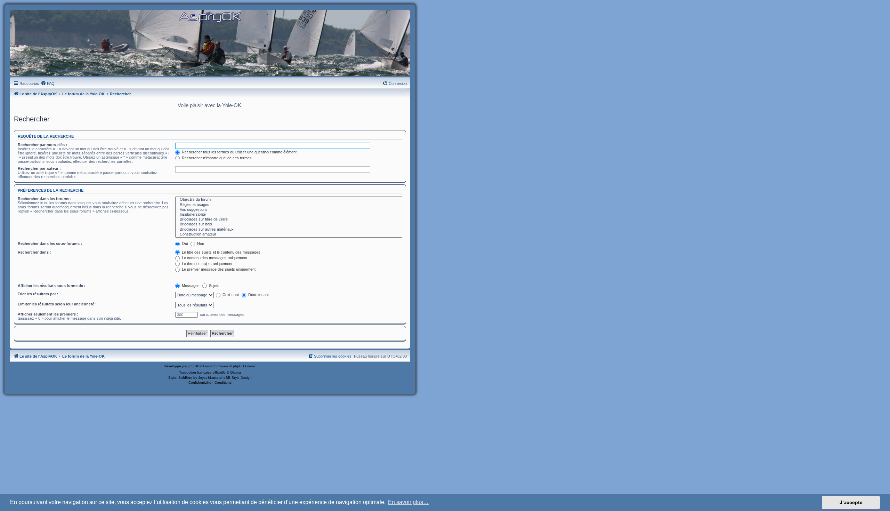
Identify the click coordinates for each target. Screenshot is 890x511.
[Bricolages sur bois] (289, 224)
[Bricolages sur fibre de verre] (289, 219)
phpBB (194, 366)
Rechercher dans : (34, 252)
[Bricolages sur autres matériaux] (289, 229)
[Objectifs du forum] (289, 199)
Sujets (213, 286)
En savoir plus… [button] (408, 502)
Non (200, 243)
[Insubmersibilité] (289, 214)
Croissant (230, 295)
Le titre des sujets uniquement (206, 264)
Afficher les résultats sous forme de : (52, 286)
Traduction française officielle (202, 372)
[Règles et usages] (289, 204)
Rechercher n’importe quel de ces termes (216, 158)
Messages (190, 286)
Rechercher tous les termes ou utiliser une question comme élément (239, 152)
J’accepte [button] (851, 502)
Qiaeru (235, 372)
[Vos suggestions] (289, 209)
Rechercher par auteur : (39, 168)
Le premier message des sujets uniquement (218, 269)
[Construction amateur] (289, 234)
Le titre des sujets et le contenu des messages (220, 252)
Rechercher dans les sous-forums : (50, 243)
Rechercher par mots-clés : (42, 145)
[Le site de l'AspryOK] (210, 16)
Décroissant (258, 295)
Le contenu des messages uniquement (214, 258)
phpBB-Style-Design (235, 378)
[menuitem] (48, 83)
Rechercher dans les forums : (45, 199)
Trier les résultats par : (38, 294)
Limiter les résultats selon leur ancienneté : (57, 304)
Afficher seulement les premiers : (48, 314)
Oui (184, 243)
